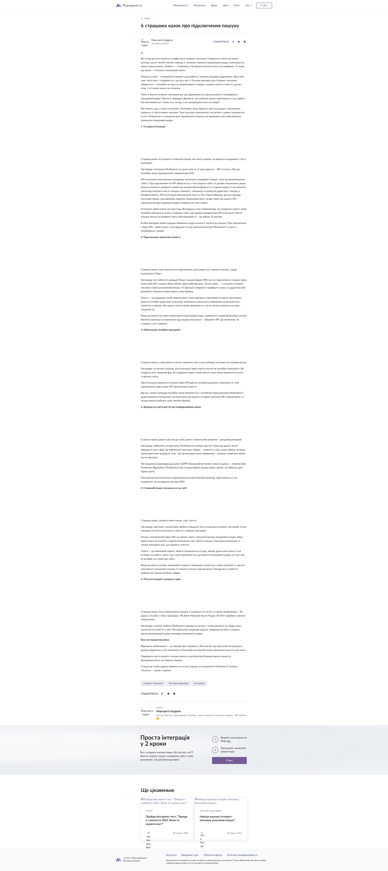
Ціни (226, 5)
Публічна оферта (213, 855)
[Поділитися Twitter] (238, 41)
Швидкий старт (190, 855)
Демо (214, 5)
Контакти (171, 855)
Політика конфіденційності (242, 855)
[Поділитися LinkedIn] (244, 41)
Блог (237, 5)
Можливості (180, 5)
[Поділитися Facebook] (233, 41)
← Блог (145, 18)
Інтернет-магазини (153, 683)
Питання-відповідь (178, 683)
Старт (264, 5)
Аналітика (200, 5)
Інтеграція (199, 683)
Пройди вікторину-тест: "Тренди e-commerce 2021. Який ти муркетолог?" (166, 820)
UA (247, 5)
